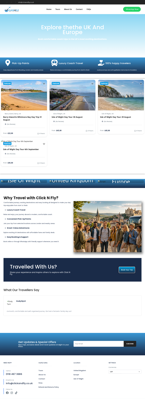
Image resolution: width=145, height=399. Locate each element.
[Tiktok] (16, 392)
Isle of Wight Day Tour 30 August (67, 117)
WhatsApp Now (132, 9)
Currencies (112, 367)
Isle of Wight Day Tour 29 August (115, 117)
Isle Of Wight (24, 180)
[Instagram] (11, 392)
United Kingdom (72, 180)
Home (48, 9)
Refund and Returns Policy (49, 387)
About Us (68, 9)
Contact (79, 9)
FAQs (89, 9)
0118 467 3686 (14, 374)
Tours (57, 9)
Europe (121, 181)
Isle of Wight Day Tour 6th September (21, 149)
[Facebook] (7, 392)
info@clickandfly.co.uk (26, 2)
